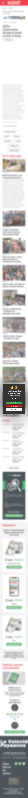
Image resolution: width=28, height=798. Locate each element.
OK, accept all (14, 403)
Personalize (14, 409)
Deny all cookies (14, 406)
